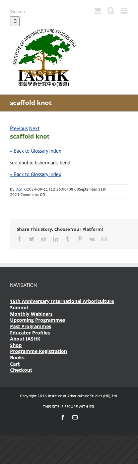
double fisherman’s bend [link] (44, 162)
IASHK (20, 189)
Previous (19, 128)
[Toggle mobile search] (111, 10)
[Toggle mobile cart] (97, 10)
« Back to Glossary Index (35, 151)
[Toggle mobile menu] (124, 10)
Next (34, 128)
